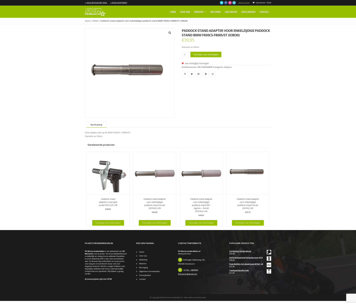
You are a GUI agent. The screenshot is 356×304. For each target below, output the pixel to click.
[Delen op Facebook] (185, 74)
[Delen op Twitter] (192, 74)
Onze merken (248, 11)
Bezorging (143, 267)
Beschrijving (96, 124)
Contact (264, 11)
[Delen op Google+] (199, 74)
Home (173, 11)
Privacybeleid (145, 275)
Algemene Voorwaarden (149, 271)
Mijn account (244, 3)
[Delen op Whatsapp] (213, 74)
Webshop (198, 11)
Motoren (215, 11)
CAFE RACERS (231, 11)
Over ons (185, 11)
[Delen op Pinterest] (206, 74)
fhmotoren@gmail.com (187, 274)
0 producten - (263, 3)
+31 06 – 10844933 (190, 270)
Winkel (95, 20)
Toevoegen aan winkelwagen (206, 54)
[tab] (96, 125)
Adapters (228, 67)
